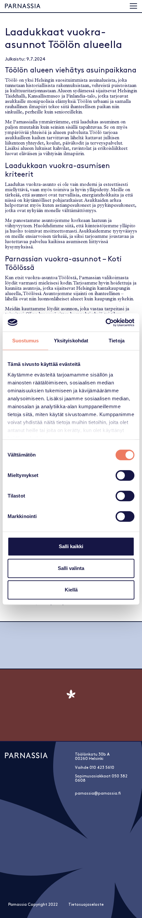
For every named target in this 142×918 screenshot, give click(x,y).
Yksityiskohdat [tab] (71, 340)
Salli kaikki (71, 546)
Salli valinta (71, 568)
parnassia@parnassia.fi (98, 793)
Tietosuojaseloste (86, 904)
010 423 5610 (101, 767)
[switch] (125, 475)
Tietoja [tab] (116, 340)
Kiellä (71, 589)
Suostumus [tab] (25, 340)
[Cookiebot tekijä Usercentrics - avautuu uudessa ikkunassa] (105, 322)
